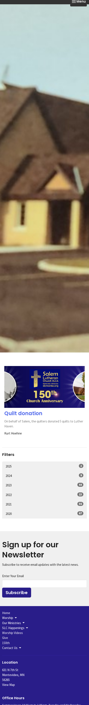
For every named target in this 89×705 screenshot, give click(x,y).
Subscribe (17, 593)
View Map (8, 685)
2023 (44, 485)
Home (6, 613)
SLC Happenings (13, 628)
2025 (44, 466)
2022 (44, 495)
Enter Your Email (13, 576)
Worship (7, 618)
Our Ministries (11, 623)
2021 (44, 504)
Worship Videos (12, 633)
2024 (44, 476)
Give (5, 638)
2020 (44, 513)
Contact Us (9, 648)
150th (6, 643)
